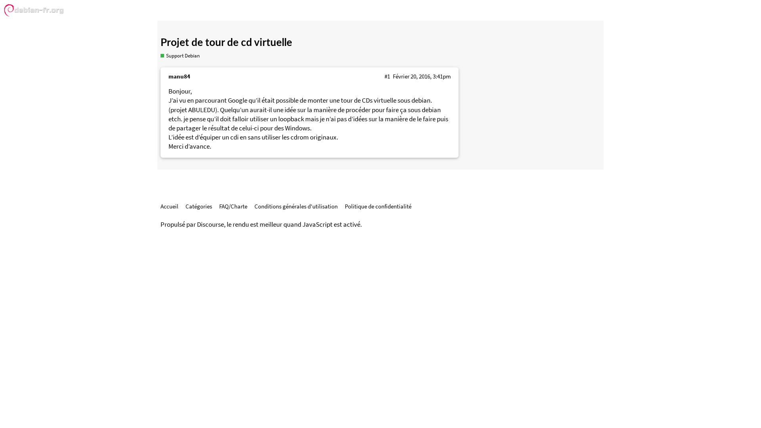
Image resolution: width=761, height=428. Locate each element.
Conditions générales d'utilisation (296, 206)
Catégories (198, 206)
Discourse (210, 224)
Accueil (169, 206)
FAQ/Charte (233, 206)
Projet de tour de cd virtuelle (226, 43)
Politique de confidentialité (378, 206)
